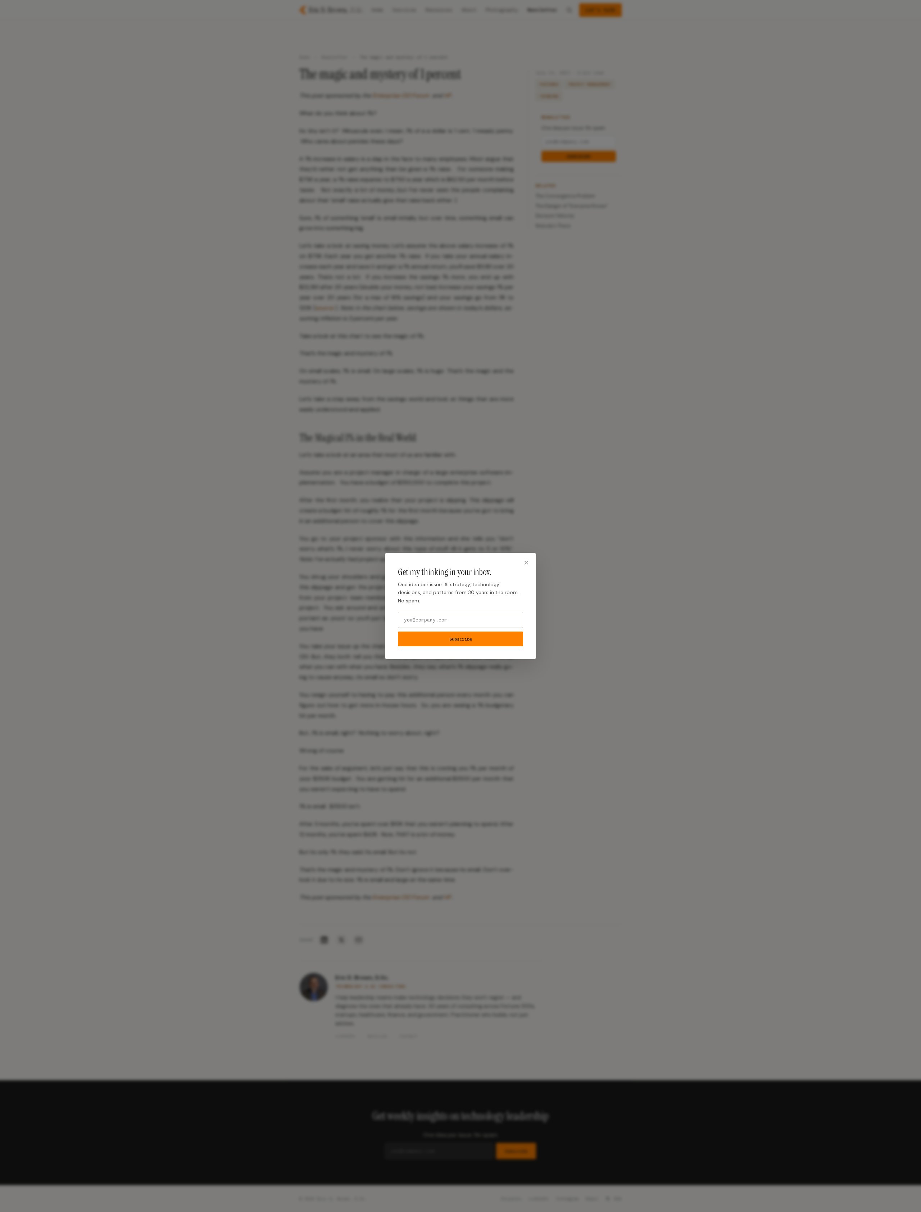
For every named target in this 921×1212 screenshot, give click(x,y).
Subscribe (460, 639)
